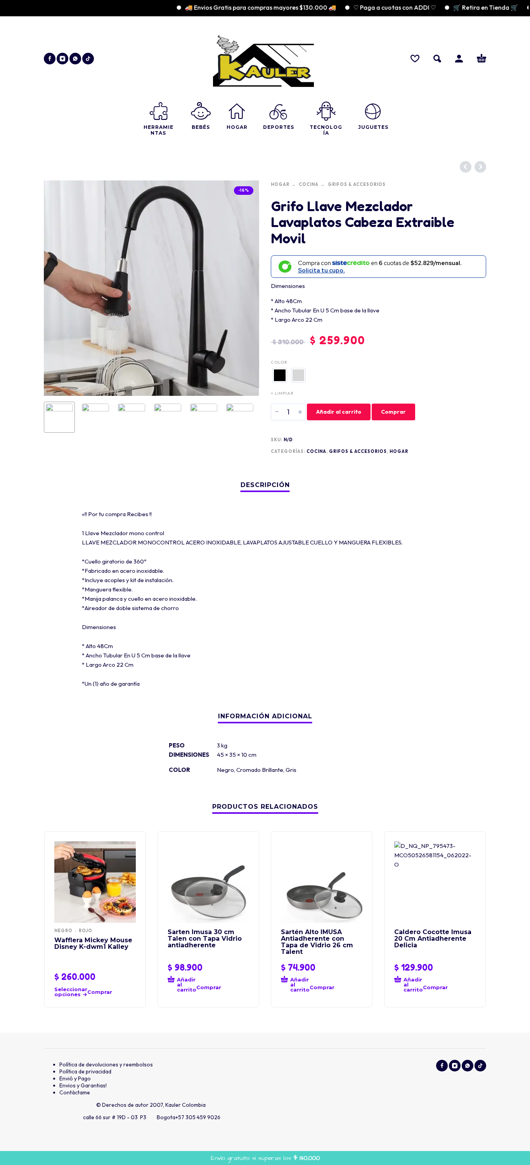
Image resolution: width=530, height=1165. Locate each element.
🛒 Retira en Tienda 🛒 (468, 7)
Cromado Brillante (259, 769)
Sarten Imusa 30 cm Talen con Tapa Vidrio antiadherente (205, 938)
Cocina (309, 184)
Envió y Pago (75, 1078)
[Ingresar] (459, 58)
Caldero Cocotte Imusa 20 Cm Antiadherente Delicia (432, 938)
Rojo (85, 930)
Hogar (280, 184)
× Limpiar (282, 393)
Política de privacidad (85, 1071)
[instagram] (62, 58)
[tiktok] (88, 58)
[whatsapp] (75, 58)
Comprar (393, 411)
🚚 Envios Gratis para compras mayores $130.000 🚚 (243, 7)
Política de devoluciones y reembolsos (106, 1064)
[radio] (280, 375)
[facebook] (49, 58)
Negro (225, 769)
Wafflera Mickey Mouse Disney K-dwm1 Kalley (93, 943)
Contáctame (74, 1092)
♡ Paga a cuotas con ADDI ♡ (377, 7)
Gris (291, 769)
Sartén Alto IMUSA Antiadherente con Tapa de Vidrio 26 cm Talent (317, 941)
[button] (437, 58)
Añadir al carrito (338, 411)
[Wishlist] (414, 58)
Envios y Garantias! (83, 1085)
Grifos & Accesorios (357, 184)
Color (279, 362)
